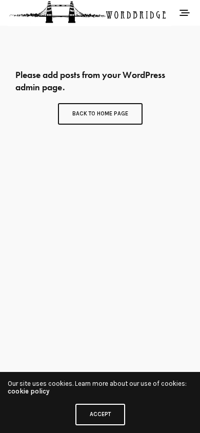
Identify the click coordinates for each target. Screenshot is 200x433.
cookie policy (28, 391)
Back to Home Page (100, 113)
